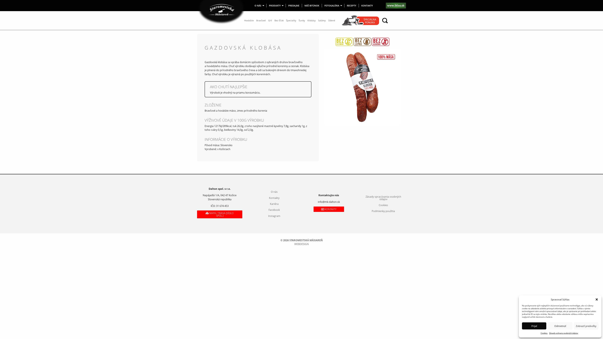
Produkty (275, 5)
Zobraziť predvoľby (586, 326)
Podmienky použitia (383, 211)
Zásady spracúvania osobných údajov (383, 198)
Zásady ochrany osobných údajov (563, 333)
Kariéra (274, 204)
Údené (331, 20)
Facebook (274, 210)
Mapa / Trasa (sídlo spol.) (221, 214)
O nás (258, 5)
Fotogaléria (331, 5)
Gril (270, 20)
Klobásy (311, 20)
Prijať (534, 326)
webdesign (301, 244)
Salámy (322, 20)
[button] (596, 299)
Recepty (351, 5)
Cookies (544, 333)
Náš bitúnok (311, 5)
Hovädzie (249, 20)
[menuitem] (259, 5)
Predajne (293, 5)
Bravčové (261, 20)
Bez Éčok (279, 20)
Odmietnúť (560, 326)
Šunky (302, 20)
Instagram (274, 216)
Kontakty (367, 5)
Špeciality (291, 20)
